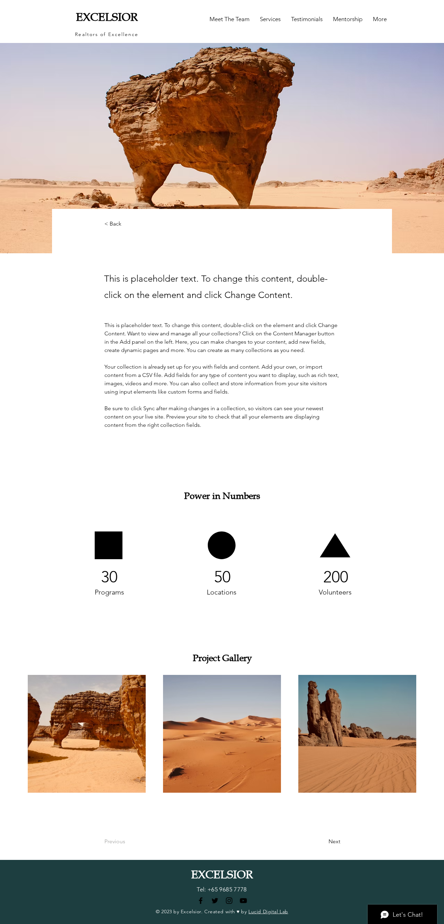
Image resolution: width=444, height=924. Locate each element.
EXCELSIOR (107, 17)
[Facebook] (200, 900)
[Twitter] (215, 900)
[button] (270, 19)
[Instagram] (229, 900)
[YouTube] (243, 900)
